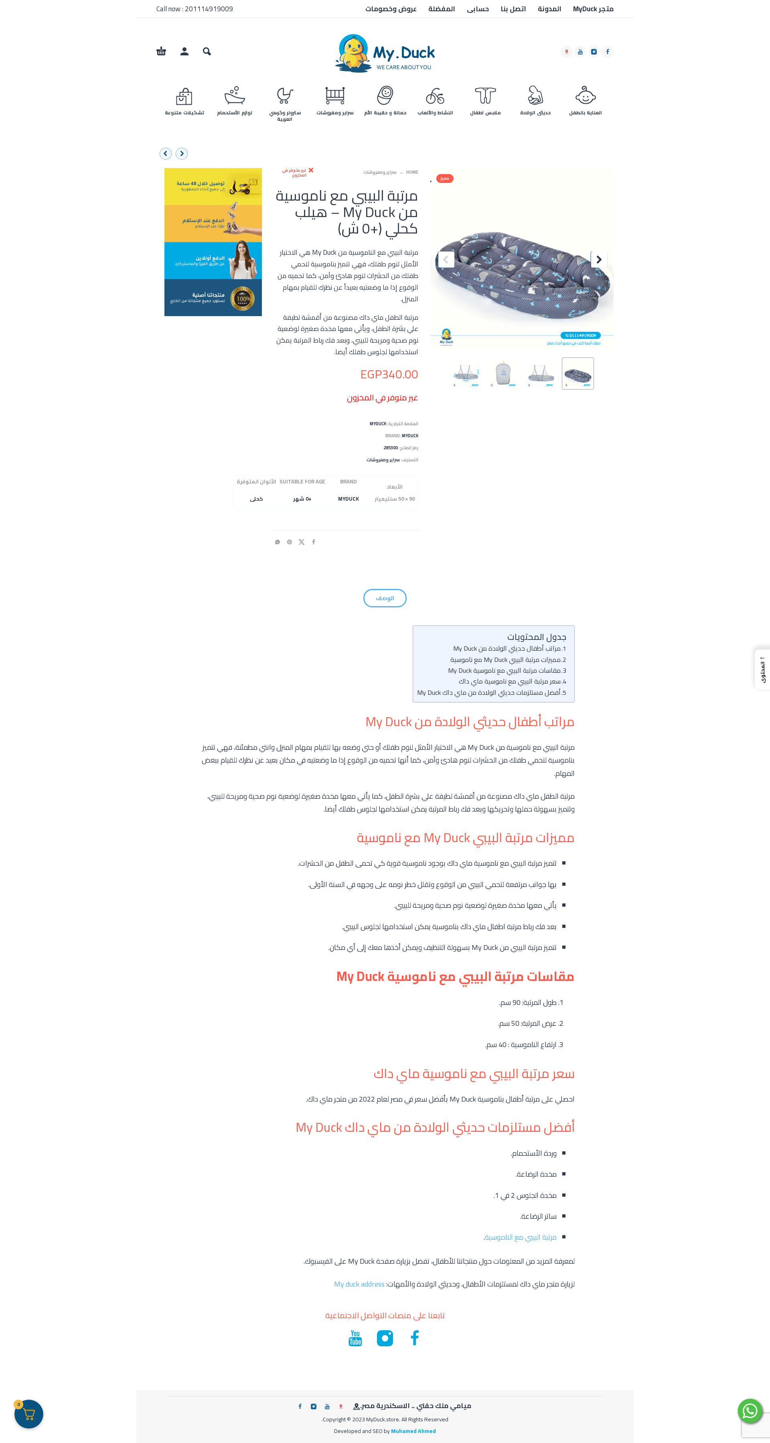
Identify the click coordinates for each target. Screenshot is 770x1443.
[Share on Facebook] (316, 542)
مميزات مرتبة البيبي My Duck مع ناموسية (505, 659)
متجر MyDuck (593, 8)
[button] (207, 51)
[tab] (385, 600)
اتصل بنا (513, 8)
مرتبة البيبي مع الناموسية (521, 1237)
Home (412, 172)
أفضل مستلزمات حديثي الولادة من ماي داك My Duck (489, 692)
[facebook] (608, 52)
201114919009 (209, 8)
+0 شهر (302, 498)
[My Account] (184, 51)
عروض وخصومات (391, 8)
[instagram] (594, 52)
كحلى (256, 498)
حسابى (478, 8)
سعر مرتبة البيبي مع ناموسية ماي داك (510, 681)
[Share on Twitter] (304, 542)
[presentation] (446, 260)
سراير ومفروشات (380, 172)
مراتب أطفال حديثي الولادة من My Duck (507, 648)
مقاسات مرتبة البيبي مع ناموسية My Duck (504, 670)
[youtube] (580, 52)
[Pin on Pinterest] (292, 542)
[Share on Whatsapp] (280, 542)
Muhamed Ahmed (413, 1431)
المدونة (549, 8)
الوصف (385, 598)
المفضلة (441, 8)
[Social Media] (567, 52)
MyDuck (378, 424)
